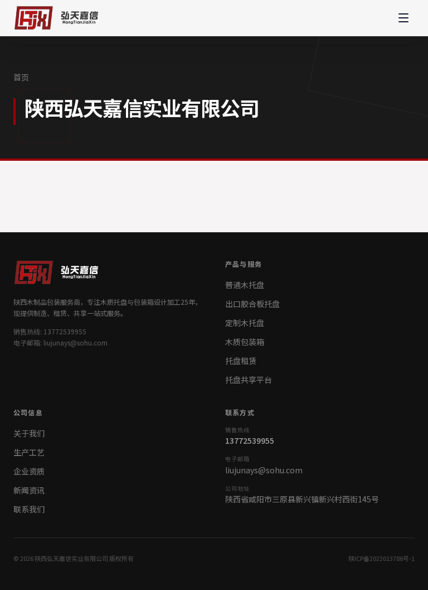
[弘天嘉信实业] (58, 18)
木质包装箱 (244, 341)
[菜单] (403, 18)
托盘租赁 (240, 360)
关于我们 (29, 433)
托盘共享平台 (248, 379)
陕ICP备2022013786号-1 (381, 558)
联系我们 (29, 509)
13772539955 (249, 440)
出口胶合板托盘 (252, 303)
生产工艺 (29, 452)
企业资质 (29, 471)
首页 (21, 77)
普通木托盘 (244, 284)
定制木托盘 (244, 322)
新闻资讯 (29, 490)
